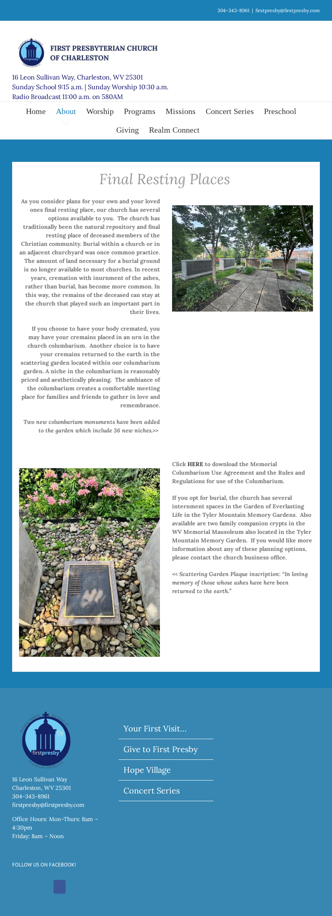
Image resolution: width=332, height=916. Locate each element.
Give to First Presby (160, 749)
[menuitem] (41, 111)
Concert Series (151, 790)
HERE (195, 464)
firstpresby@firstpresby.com (287, 10)
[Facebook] (59, 887)
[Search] (213, 129)
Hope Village (147, 770)
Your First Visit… (155, 728)
